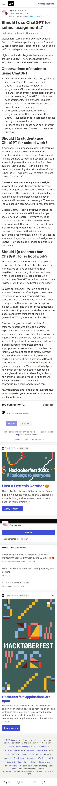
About (46, 754)
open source (28, 766)
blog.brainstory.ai (31, 16)
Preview (25, 423)
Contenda (22, 10)
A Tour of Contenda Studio (15, 584)
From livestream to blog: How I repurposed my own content (28, 571)
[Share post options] (52, 782)
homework (32, 33)
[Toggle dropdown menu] (53, 448)
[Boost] (43, 782)
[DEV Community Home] (10, 3)
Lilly (10, 10)
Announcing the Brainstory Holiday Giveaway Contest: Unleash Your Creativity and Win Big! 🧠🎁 (28, 557)
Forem (14, 766)
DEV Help (30, 750)
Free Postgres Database (24, 758)
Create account (46, 3)
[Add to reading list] (32, 782)
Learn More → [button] (11, 728)
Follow (28, 532)
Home (11, 746)
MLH (51, 758)
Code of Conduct (20, 439)
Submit (11, 423)
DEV (14, 768)
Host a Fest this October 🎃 (25, 486)
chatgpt (19, 33)
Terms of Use (44, 762)
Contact (7, 758)
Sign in (19, 434)
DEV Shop (42, 758)
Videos (44, 746)
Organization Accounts (16, 754)
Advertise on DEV (43, 750)
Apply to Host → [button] (12, 508)
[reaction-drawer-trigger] (7, 782)
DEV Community (13, 740)
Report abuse (38, 439)
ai (4, 33)
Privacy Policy (30, 762)
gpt (10, 33)
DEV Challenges (23, 746)
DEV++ (35, 746)
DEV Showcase (34, 754)
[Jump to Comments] (20, 782)
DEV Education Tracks (13, 750)
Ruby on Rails (26, 771)
